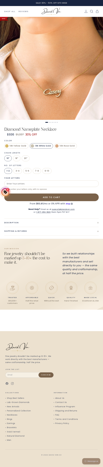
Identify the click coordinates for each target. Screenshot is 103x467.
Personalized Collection (19, 410)
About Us (59, 398)
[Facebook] (7, 383)
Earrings (11, 423)
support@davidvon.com (63, 209)
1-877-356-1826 (43, 212)
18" (16, 158)
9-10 (47, 171)
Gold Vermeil (13, 431)
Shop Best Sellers (15, 398)
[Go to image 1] (46, 122)
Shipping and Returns (66, 410)
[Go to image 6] (55, 122)
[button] (97, 11)
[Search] (91, 11)
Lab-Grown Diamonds (18, 402)
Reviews (24, 11)
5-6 (27, 171)
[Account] (85, 11)
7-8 (37, 171)
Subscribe (46, 375)
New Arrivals (13, 406)
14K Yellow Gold (18, 145)
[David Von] (51, 11)
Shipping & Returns (15, 231)
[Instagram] (12, 383)
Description (11, 223)
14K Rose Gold (67, 145)
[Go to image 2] (49, 122)
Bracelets (11, 427)
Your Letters (12, 178)
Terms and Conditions (66, 419)
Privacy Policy (62, 423)
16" (8, 158)
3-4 (18, 171)
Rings (9, 419)
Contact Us (61, 402)
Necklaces (12, 415)
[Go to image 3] (50, 122)
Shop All (9, 11)
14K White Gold (43, 145)
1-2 (8, 171)
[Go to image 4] (52, 122)
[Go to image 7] (57, 122)
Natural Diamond (16, 436)
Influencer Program (65, 406)
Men (9, 440)
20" (25, 158)
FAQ (57, 415)
